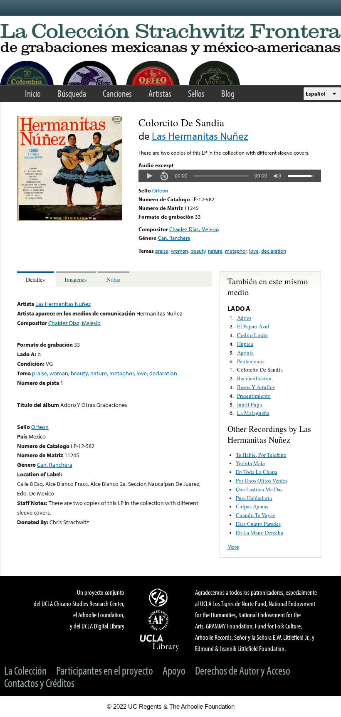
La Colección (25, 670)
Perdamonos (250, 361)
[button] (149, 175)
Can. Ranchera (174, 237)
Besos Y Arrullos (256, 387)
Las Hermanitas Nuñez (200, 135)
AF (159, 620)
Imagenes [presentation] (75, 279)
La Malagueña (253, 412)
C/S (159, 597)
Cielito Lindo (252, 335)
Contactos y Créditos (39, 682)
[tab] (36, 279)
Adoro (244, 317)
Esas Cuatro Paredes (258, 523)
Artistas (159, 93)
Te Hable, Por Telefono (261, 454)
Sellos (196, 93)
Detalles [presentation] (35, 279)
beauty (197, 250)
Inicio (33, 93)
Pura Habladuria (254, 498)
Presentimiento (254, 395)
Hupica (245, 343)
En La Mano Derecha (259, 532)
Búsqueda (71, 93)
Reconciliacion (254, 378)
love (254, 250)
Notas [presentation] (113, 279)
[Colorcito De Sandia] (69, 219)
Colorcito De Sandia (260, 369)
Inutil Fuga (249, 404)
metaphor (236, 250)
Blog (228, 93)
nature (215, 250)
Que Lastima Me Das (259, 489)
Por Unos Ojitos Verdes (261, 480)
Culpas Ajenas (252, 506)
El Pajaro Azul (253, 326)
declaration (273, 250)
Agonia (245, 352)
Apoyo (174, 670)
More (233, 546)
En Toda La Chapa (256, 472)
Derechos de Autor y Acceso (242, 670)
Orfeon (160, 190)
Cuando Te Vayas (255, 515)
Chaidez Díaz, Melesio (194, 229)
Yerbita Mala (250, 463)
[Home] (170, 40)
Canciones (117, 93)
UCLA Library (159, 642)
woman (179, 250)
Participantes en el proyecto (104, 670)
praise (161, 250)
